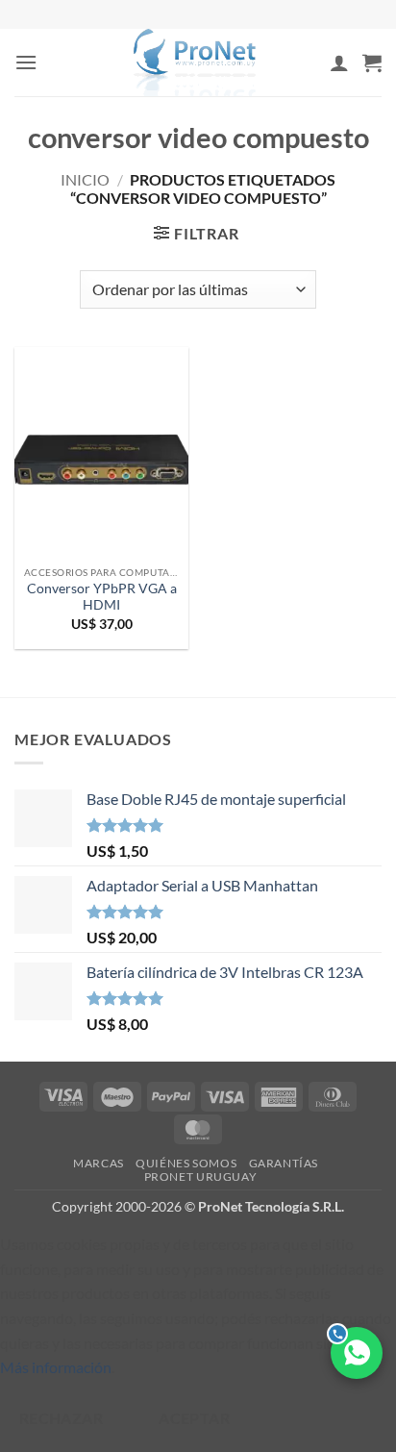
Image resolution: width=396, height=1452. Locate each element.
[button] (25, 62)
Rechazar (61, 1418)
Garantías (284, 1163)
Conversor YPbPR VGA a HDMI (102, 597)
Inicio (85, 179)
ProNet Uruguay (201, 1176)
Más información (55, 1367)
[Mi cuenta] (339, 62)
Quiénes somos (186, 1163)
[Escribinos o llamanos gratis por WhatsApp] (357, 1353)
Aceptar (194, 1418)
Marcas (98, 1163)
